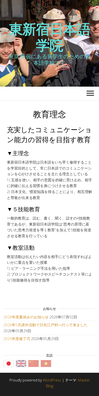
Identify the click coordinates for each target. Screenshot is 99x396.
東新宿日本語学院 (49, 36)
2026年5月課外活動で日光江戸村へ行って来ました (45, 324)
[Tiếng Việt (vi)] (46, 363)
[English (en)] (21, 363)
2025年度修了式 (16, 338)
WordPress (52, 380)
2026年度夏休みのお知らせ (26, 317)
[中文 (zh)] (33, 363)
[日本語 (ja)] (8, 363)
